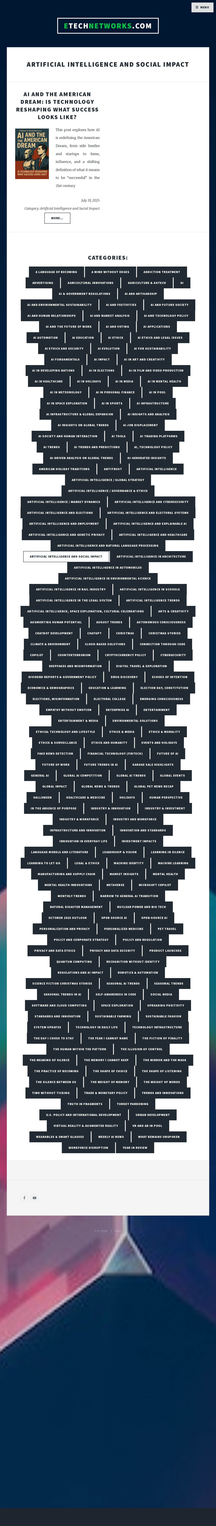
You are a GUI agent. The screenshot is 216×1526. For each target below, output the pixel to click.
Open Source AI (114, 918)
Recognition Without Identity (133, 962)
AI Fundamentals (65, 359)
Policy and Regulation (142, 940)
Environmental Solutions (135, 721)
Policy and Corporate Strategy (81, 940)
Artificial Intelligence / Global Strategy (108, 480)
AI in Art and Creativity (144, 359)
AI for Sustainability (152, 348)
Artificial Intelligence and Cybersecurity (152, 502)
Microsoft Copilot (155, 885)
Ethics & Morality (164, 732)
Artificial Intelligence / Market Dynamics (63, 502)
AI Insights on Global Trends (83, 425)
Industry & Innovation (111, 808)
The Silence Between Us (56, 1082)
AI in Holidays (89, 381)
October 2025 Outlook (68, 918)
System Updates (47, 1027)
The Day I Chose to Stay (54, 1038)
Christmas (125, 633)
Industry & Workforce (79, 819)
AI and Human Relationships (52, 316)
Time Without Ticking (51, 1093)
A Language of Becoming (56, 272)
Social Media (161, 994)
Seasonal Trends (169, 983)
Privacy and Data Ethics (54, 950)
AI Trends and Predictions (97, 447)
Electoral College (110, 699)
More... (57, 218)
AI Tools (119, 436)
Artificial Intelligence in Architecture (151, 556)
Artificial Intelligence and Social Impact (66, 556)
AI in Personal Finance (115, 392)
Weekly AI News (111, 1137)
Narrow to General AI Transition (129, 896)
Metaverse (116, 885)
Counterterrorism (74, 655)
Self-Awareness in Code (116, 994)
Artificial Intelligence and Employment (64, 524)
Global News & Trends (100, 786)
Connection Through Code (162, 644)
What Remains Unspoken (159, 1137)
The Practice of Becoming (56, 1071)
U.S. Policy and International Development (83, 1115)
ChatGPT (94, 633)
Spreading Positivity (165, 1005)
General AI (40, 775)
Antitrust (113, 469)
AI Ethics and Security (64, 348)
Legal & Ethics (87, 863)
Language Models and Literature (59, 852)
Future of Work (56, 764)
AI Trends (51, 447)
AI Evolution (109, 348)
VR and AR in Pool (147, 1126)
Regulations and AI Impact (80, 972)
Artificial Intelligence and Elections (60, 513)
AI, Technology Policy (153, 447)
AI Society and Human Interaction (67, 436)
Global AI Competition (82, 775)
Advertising (42, 283)
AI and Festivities (121, 305)
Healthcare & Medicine (85, 797)
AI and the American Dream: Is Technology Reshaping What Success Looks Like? (57, 105)
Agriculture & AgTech (147, 283)
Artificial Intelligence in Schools (150, 589)
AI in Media (124, 381)
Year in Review (135, 1148)
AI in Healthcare (49, 381)
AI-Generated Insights (146, 458)
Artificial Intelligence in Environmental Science (108, 578)
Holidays (127, 797)
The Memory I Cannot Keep (106, 1060)
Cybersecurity (173, 655)
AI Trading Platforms (159, 436)
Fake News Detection (55, 753)
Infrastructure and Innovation (78, 830)
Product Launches (165, 950)
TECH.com (108, 25)
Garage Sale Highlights (153, 764)
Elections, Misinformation (56, 699)
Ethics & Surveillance (58, 743)
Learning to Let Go (43, 863)
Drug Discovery (124, 677)
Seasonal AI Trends (123, 983)
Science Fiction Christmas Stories (62, 983)
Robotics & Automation (138, 972)
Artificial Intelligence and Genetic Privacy (67, 535)
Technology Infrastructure (157, 1027)
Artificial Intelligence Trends (153, 600)
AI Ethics (115, 337)
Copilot (36, 655)
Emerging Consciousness (161, 699)
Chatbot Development (54, 633)
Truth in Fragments (84, 1104)
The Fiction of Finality (162, 1038)
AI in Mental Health (164, 381)
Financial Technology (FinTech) (115, 753)
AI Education (83, 337)
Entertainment (157, 710)
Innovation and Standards (143, 830)
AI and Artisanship (141, 294)
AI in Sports (112, 403)
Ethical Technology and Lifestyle (65, 732)
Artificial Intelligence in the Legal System (74, 600)
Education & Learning (107, 688)
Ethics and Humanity (109, 743)
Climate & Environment (51, 644)
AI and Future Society (169, 305)
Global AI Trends (131, 775)
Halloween (42, 797)
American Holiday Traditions (64, 469)
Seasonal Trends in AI (62, 994)
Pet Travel (167, 929)
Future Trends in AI (101, 764)
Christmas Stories (164, 633)
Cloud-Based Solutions (105, 644)
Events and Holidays (159, 743)
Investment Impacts (139, 841)
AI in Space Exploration (67, 403)
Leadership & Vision (120, 852)
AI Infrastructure (153, 403)
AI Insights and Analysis (149, 414)
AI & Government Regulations (84, 294)
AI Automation (45, 337)
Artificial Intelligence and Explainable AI (150, 524)
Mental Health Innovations (68, 885)
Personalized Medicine (123, 929)
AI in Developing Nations (53, 370)
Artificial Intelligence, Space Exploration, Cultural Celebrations (85, 611)
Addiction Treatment (162, 272)
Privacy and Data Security (112, 950)
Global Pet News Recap (154, 786)
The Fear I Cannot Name (108, 1038)
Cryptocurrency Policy (125, 655)
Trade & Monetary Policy (106, 1093)
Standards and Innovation (58, 1016)
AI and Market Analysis (110, 316)
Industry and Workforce (135, 819)
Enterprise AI (117, 710)
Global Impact (54, 786)
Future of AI (167, 753)
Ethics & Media (121, 732)
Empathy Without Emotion (69, 710)
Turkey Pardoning (133, 1104)
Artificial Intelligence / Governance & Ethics (108, 491)
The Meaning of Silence (50, 1060)
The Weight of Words (162, 1082)
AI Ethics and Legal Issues (160, 337)
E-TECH (103, 1231)
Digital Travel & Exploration (141, 666)
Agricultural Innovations (91, 283)
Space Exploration (117, 1005)
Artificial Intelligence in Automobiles (108, 567)
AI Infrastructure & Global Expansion (79, 414)
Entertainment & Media (78, 721)
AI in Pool (157, 392)
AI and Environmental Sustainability (59, 305)
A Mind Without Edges (110, 272)
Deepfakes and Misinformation (75, 666)
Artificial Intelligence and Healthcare (153, 535)
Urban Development (153, 1115)
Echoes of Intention (170, 677)
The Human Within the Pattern (79, 1049)
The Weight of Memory (110, 1082)
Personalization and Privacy (65, 929)
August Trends (109, 622)
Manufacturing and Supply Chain (66, 874)
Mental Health (165, 874)
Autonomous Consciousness (161, 622)
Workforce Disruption (88, 1148)
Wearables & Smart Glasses (60, 1137)
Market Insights (124, 874)
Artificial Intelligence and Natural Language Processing (108, 545)
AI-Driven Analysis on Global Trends (81, 458)
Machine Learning (173, 863)
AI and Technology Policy (166, 316)
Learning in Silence (168, 852)
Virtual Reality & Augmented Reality (86, 1126)
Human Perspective (166, 797)
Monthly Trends (72, 896)
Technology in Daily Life (97, 1027)
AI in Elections (102, 370)
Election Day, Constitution (164, 688)
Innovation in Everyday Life (83, 841)
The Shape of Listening (162, 1071)
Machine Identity (129, 863)
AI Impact (102, 359)
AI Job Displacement (140, 425)
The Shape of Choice (110, 1071)
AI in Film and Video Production (156, 370)
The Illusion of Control (142, 1049)
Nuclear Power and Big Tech (141, 907)
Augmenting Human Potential (56, 622)
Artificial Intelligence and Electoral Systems (148, 513)
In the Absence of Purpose (54, 808)
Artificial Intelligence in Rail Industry (71, 589)
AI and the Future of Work (69, 326)
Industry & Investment (165, 808)
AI (182, 283)
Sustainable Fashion (163, 1016)
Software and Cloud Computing (59, 1005)
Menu (204, 7)
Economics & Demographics (51, 688)
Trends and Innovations (163, 1093)
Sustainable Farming (113, 1016)
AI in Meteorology (66, 392)
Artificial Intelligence (156, 469)
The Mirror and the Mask (164, 1060)
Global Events (172, 775)
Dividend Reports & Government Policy (62, 677)
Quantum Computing (74, 962)
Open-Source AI (154, 918)
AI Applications (156, 326)
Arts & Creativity (173, 611)
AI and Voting (117, 326)
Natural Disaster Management (76, 907)
